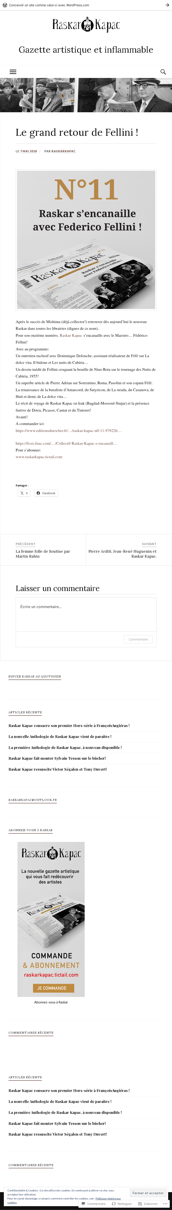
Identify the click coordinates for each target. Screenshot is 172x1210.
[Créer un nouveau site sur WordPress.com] (86, 5)
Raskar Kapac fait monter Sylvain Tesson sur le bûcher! (57, 758)
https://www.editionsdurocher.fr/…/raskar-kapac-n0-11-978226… (69, 430)
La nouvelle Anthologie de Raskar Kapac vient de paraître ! (60, 736)
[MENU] (13, 72)
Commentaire (138, 639)
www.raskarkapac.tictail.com (39, 456)
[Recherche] (159, 72)
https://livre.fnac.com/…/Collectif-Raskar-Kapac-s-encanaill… (66, 443)
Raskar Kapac (71, 335)
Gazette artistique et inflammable (86, 49)
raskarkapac (64, 151)
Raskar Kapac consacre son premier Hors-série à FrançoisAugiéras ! (69, 725)
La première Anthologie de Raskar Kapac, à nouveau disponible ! (65, 747)
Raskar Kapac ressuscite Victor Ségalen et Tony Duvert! (58, 769)
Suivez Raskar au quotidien (35, 676)
